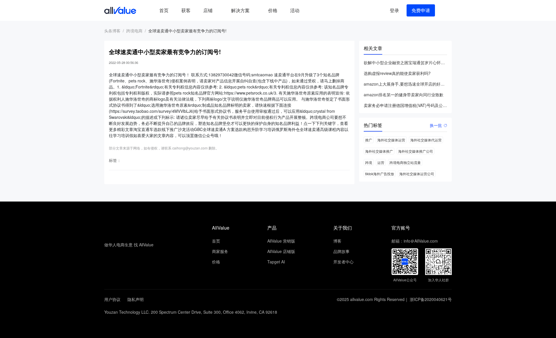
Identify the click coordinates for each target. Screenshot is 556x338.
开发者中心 (343, 262)
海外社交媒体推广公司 (415, 151)
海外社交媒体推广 (379, 151)
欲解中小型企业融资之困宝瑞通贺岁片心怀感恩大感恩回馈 (405, 62)
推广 (368, 139)
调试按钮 (310, 10)
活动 (294, 10)
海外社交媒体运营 (391, 139)
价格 (272, 10)
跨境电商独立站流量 (405, 162)
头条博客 (112, 31)
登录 (394, 10)
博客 (337, 241)
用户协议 (112, 299)
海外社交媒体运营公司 (416, 173)
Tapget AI (276, 262)
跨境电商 (134, 31)
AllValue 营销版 (281, 241)
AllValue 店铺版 (281, 251)
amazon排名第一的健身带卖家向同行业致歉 (403, 94)
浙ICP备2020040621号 (431, 299)
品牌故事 (341, 251)
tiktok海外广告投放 (379, 173)
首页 (164, 10)
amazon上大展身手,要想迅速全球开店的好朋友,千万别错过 (405, 84)
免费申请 (420, 10)
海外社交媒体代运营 (426, 139)
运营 (380, 162)
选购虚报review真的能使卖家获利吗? (397, 73)
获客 (186, 10)
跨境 (368, 162)
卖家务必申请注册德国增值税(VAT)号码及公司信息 (405, 105)
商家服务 (220, 251)
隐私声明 (135, 299)
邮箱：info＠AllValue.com (415, 241)
